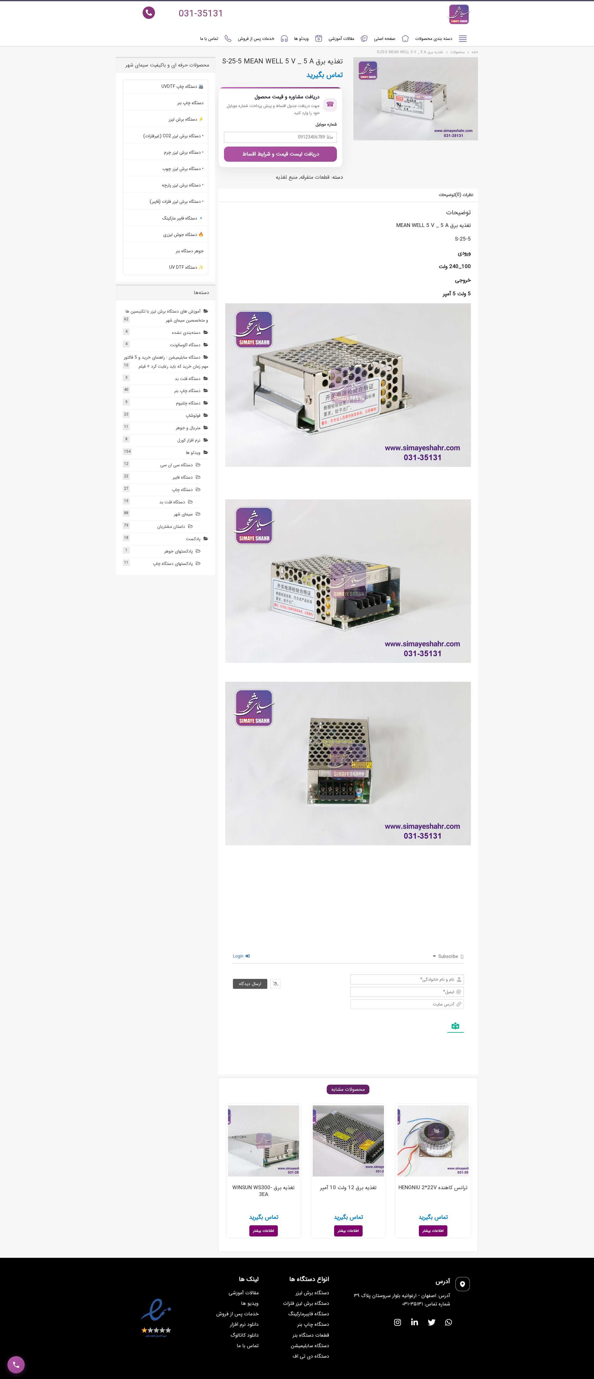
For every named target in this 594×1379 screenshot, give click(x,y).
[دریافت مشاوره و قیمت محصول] (16, 1364)
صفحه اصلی (384, 38)
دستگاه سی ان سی (176, 465)
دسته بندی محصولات (433, 38)
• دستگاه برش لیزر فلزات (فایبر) (177, 201)
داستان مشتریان (171, 526)
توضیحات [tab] (447, 194)
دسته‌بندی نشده (186, 332)
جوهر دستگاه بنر (190, 251)
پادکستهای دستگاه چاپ (173, 563)
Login (239, 956)
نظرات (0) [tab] (464, 194)
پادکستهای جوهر (178, 551)
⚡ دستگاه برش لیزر (186, 119)
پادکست (193, 539)
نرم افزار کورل (188, 440)
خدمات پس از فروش (256, 38)
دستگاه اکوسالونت (185, 345)
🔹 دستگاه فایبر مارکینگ (183, 218)
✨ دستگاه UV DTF (186, 267)
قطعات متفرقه (314, 177)
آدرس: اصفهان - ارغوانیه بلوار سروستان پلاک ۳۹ (402, 1296)
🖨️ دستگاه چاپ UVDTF (182, 86)
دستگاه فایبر (183, 477)
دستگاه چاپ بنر (190, 103)
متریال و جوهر (188, 428)
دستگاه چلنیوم (188, 403)
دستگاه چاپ (182, 489)
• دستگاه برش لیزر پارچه (183, 185)
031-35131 (201, 14)
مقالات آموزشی (341, 38)
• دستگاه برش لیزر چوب (183, 168)
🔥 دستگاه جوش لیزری (183, 234)
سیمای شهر (183, 514)
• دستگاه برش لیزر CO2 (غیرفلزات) (173, 136)
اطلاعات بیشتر (433, 1231)
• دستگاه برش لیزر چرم (184, 152)
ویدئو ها (301, 38)
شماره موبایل (326, 124)
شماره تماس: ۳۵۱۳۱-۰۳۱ (426, 1304)
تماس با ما (209, 38)
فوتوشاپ (193, 415)
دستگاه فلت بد (187, 378)
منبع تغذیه (287, 177)
